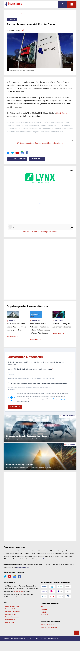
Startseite (6, 638)
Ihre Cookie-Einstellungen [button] (51, 638)
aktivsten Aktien (18, 591)
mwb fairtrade (9, 622)
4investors (9, 13)
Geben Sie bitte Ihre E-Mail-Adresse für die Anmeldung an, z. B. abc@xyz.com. (31, 379)
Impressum (30, 638)
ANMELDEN (15, 407)
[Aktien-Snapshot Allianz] (44, 586)
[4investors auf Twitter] (12, 153)
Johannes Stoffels (32, 30)
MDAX (44, 609)
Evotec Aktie (37, 159)
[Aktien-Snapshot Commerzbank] (68, 586)
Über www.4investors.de (18, 638)
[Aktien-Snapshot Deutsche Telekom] (52, 591)
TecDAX (45, 615)
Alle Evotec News (17, 159)
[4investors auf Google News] (22, 153)
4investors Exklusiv (11, 609)
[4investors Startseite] (13, 4)
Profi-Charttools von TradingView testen (40, 231)
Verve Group (59, 320)
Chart (58, 113)
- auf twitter (40, 30)
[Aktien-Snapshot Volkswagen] (68, 596)
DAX (44, 607)
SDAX (44, 612)
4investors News (10, 614)
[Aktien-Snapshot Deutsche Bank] (44, 591)
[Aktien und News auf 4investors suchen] (62, 4)
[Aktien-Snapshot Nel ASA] (68, 591)
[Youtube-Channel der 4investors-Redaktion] (17, 153)
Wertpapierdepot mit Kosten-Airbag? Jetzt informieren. (40, 143)
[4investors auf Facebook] (27, 153)
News (64, 113)
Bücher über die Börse (12, 606)
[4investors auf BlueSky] (8, 153)
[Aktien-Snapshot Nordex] (44, 596)
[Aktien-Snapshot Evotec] (60, 591)
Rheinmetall (36, 320)
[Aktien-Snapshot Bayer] (52, 586)
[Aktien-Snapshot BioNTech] (60, 586)
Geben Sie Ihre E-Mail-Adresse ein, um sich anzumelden (30, 369)
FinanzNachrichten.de (12, 617)
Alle (71, 4)
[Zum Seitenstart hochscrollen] (76, 633)
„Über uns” (40, 559)
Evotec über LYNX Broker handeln (40, 182)
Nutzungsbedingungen (58, 399)
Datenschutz (38, 638)
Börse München (10, 619)
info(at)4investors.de (22, 567)
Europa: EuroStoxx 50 (49, 627)
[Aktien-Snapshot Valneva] (60, 596)
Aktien (14, 13)
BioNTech (12, 320)
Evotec (19, 13)
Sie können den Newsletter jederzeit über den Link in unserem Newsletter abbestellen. (30, 388)
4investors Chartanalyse (12, 611)
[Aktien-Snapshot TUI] (52, 596)
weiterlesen (11, 336)
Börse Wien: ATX (48, 625)
